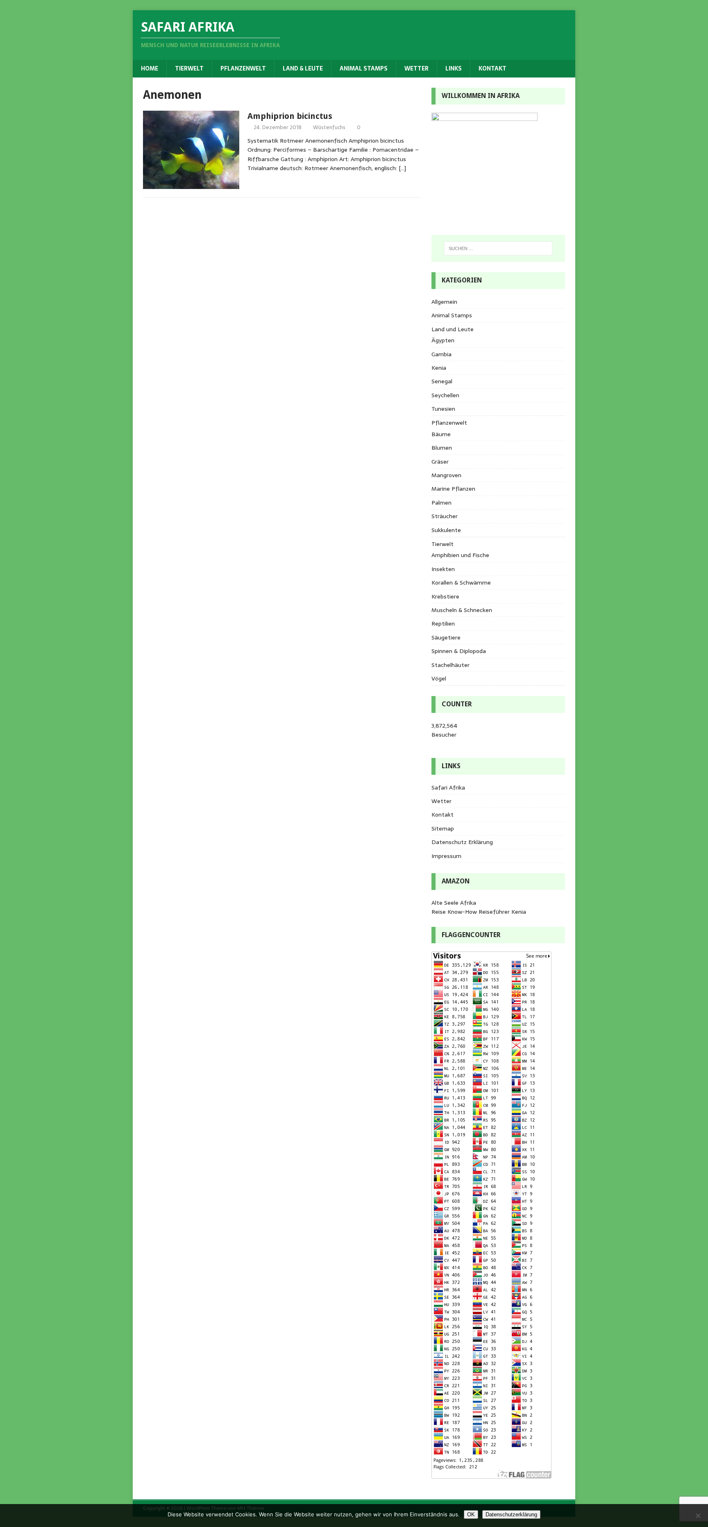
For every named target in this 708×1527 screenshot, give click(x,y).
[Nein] (698, 1515)
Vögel (438, 678)
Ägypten (442, 340)
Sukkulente (446, 530)
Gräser (440, 461)
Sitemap (442, 828)
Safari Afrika (448, 787)
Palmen (441, 502)
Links (453, 68)
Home (149, 68)
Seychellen (445, 395)
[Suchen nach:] (498, 248)
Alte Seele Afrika (453, 902)
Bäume (441, 434)
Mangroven (446, 475)
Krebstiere (445, 596)
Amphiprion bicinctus (289, 116)
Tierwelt (189, 68)
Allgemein (444, 301)
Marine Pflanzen (453, 488)
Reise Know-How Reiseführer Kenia (478, 911)
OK (471, 1514)
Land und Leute (452, 329)
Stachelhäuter (450, 664)
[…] (402, 168)
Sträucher (444, 516)
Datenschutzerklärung (511, 1514)
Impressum (446, 855)
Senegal (441, 381)
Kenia (438, 367)
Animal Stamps (364, 68)
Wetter (416, 68)
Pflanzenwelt (243, 68)
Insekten (443, 568)
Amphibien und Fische (460, 555)
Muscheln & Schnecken (461, 609)
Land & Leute (303, 68)
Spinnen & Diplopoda (458, 650)
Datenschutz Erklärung (462, 842)
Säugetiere (446, 637)
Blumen (441, 447)
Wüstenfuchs (329, 127)
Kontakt (492, 68)
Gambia (441, 354)
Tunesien (443, 408)
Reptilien (443, 623)
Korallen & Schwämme (461, 582)
